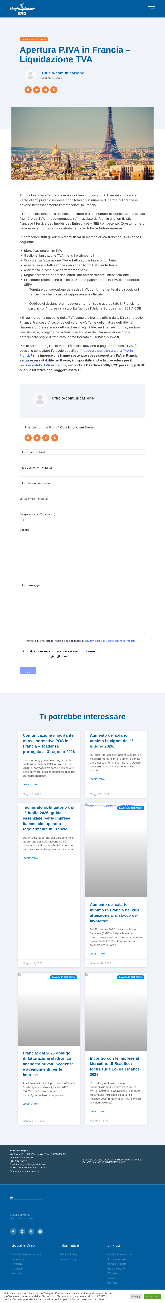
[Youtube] (40, 1231)
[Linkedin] (22, 1231)
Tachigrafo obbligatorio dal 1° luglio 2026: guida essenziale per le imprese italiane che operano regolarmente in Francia (48, 818)
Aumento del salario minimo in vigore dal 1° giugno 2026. (112, 740)
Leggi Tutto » (31, 784)
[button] (28, 90)
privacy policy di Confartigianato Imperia (110, 640)
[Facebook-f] (13, 1231)
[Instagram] (31, 1231)
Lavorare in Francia (34, 39)
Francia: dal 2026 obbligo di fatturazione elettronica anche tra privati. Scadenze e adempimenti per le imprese (48, 1064)
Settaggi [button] (136, 1296)
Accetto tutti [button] (152, 1296)
